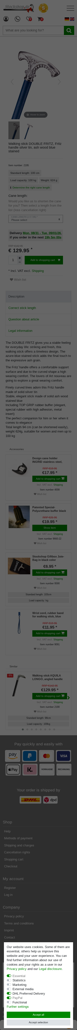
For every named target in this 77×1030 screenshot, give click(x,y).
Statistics (19, 980)
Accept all (38, 1014)
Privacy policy (17, 969)
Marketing (19, 985)
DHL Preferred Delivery (29, 993)
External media (23, 989)
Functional (20, 1002)
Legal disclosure (50, 969)
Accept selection (38, 1022)
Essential (19, 976)
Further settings (18, 1006)
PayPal (17, 998)
